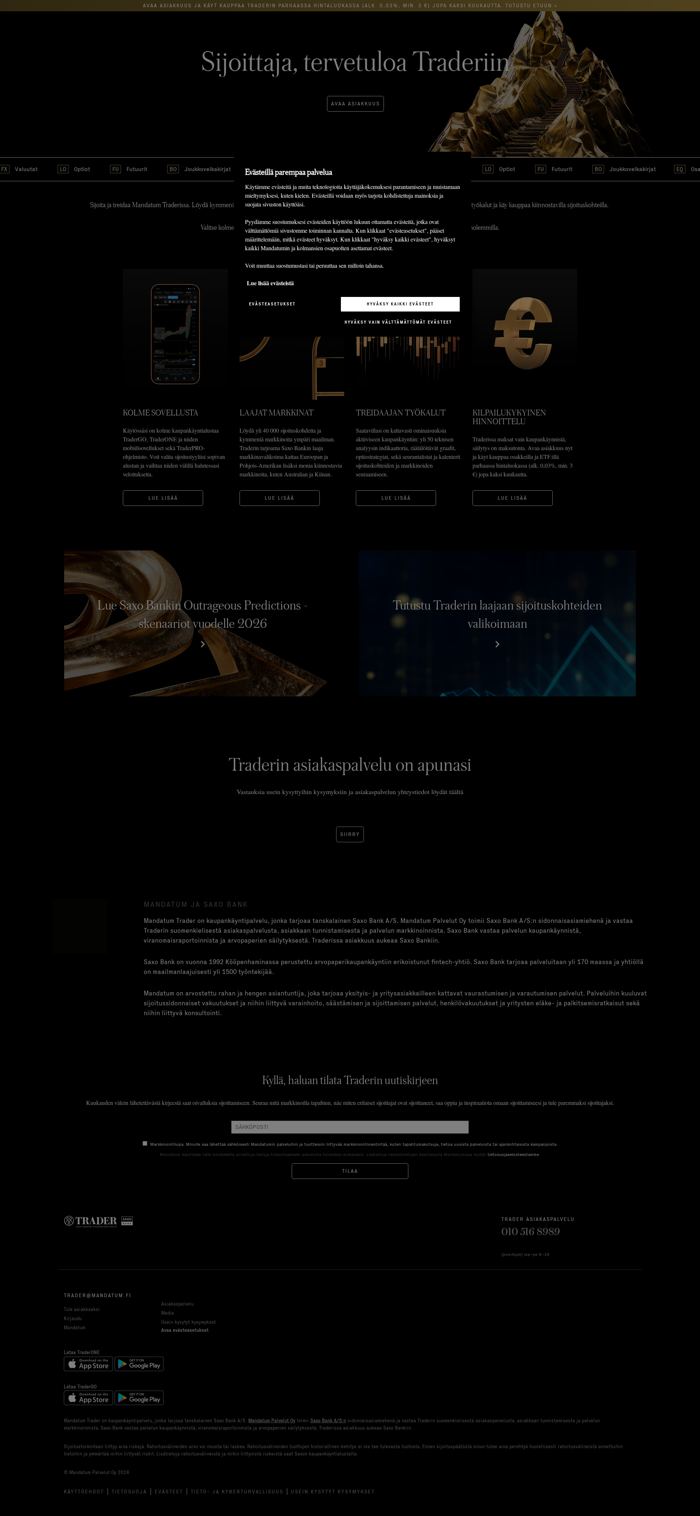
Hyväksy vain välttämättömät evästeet (398, 321)
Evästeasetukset (272, 303)
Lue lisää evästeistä (270, 282)
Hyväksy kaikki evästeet (400, 303)
